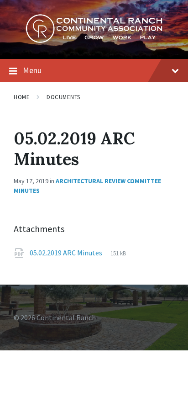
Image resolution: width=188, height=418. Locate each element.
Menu (32, 70)
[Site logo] (94, 40)
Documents (63, 97)
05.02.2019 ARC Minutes (67, 252)
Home (22, 97)
